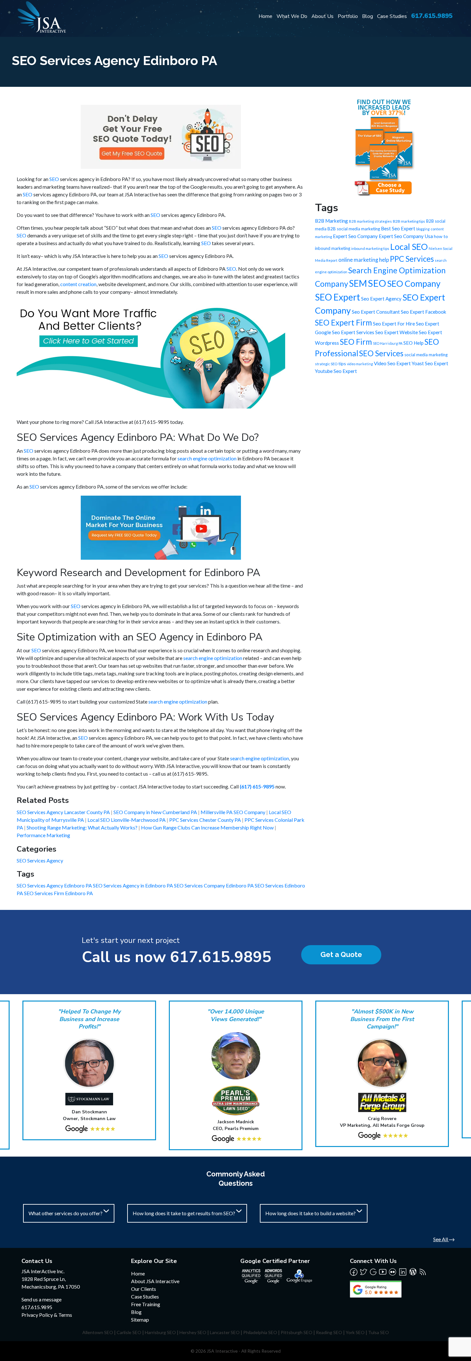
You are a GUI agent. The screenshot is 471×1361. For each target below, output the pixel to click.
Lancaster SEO (225, 1332)
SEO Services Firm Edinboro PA (58, 893)
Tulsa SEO (378, 1332)
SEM (358, 283)
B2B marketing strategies (370, 221)
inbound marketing (332, 248)
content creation (78, 284)
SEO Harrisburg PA (387, 343)
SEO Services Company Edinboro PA (214, 885)
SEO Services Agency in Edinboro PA (133, 885)
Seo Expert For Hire (394, 323)
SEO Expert (337, 297)
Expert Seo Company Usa (406, 236)
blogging (423, 229)
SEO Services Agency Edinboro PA (55, 885)
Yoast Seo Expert (430, 363)
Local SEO (409, 247)
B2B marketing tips (409, 221)
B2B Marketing (331, 221)
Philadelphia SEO (260, 1332)
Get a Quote (341, 954)
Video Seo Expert (392, 363)
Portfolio (348, 16)
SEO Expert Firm (343, 322)
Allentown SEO (97, 1332)
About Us (322, 16)
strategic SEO (326, 364)
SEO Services (381, 353)
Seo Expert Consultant (376, 312)
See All (441, 1239)
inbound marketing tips (370, 248)
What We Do (292, 16)
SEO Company (414, 283)
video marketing (360, 364)
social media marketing (426, 354)
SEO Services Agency (40, 860)
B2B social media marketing (353, 228)
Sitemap (140, 1319)
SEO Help (413, 343)
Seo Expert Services (353, 332)
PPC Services (412, 258)
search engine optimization (207, 458)
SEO (54, 179)
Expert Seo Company (355, 236)
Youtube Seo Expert (336, 371)
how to (441, 236)
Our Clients (143, 1289)
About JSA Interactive (155, 1281)
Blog (367, 16)
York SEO (355, 1332)
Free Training (145, 1304)
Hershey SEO (192, 1332)
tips (342, 363)
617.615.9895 (432, 16)
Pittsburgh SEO (296, 1332)
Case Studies (392, 16)
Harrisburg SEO (160, 1332)
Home (265, 16)
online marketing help (363, 260)
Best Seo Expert (398, 228)
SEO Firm (356, 341)
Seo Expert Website (396, 332)
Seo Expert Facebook (423, 312)
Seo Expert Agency (381, 298)
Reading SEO (329, 1332)
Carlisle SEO (129, 1332)
